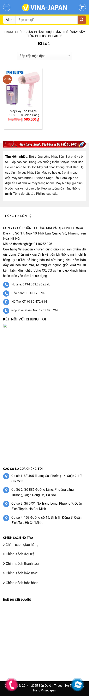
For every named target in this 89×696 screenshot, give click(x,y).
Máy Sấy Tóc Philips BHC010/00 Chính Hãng (23, 113)
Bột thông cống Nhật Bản (46, 156)
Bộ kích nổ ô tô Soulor (20, 167)
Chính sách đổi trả (20, 554)
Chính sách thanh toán (23, 564)
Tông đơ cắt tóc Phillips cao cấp (35, 194)
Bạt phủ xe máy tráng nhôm (35, 183)
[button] (6, 7)
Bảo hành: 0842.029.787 (28, 293)
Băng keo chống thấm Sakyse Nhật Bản (56, 162)
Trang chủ (13, 32)
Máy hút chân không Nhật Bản (57, 167)
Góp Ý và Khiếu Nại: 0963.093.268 (35, 310)
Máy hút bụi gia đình (69, 183)
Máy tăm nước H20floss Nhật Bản (35, 178)
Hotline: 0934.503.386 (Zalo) (31, 284)
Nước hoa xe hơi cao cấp (22, 188)
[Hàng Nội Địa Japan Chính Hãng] (44, 7)
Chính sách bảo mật (21, 573)
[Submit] (82, 20)
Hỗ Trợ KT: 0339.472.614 (29, 301)
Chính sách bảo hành (21, 583)
